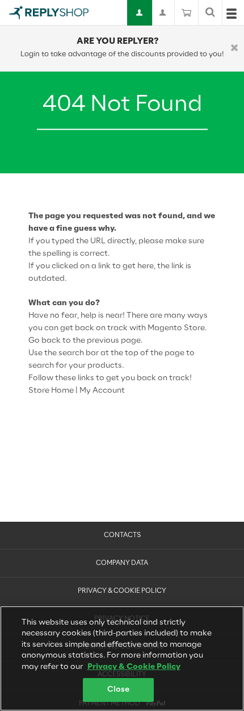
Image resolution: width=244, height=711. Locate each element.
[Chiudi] (234, 48)
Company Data (122, 563)
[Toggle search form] (210, 13)
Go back (44, 340)
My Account (102, 390)
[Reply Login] (140, 13)
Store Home (51, 390)
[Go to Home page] (49, 13)
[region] (122, 658)
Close (118, 689)
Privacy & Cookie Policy (122, 591)
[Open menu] (231, 16)
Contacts (122, 535)
